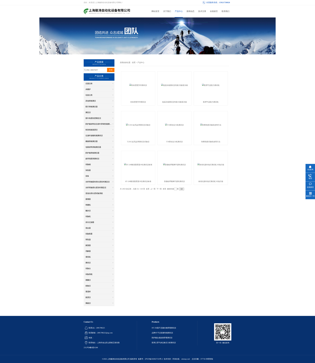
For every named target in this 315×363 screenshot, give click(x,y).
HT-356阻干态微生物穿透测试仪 (164, 328)
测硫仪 (88, 303)
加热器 (88, 170)
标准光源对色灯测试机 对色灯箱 (210, 181)
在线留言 (214, 11)
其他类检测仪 (91, 101)
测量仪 (88, 280)
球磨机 (88, 205)
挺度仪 (88, 297)
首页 (133, 62)
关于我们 (167, 11)
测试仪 (88, 263)
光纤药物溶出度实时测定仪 (96, 188)
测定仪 (88, 112)
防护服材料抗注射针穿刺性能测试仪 (99, 124)
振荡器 (88, 245)
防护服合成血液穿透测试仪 (162, 338)
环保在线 (176, 359)
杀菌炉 (88, 89)
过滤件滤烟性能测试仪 (94, 135)
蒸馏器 (88, 199)
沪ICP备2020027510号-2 (154, 359)
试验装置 (89, 234)
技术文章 (202, 11)
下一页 (159, 189)
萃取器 (88, 240)
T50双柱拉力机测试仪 (174, 142)
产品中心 (179, 11)
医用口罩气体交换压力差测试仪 (164, 343)
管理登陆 (209, 359)
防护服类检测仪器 (92, 153)
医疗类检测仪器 (92, 107)
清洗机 (88, 257)
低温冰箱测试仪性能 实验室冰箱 (174, 102)
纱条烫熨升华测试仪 (138, 102)
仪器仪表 (89, 83)
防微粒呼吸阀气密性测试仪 (174, 181)
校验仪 (88, 286)
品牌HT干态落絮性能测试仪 (162, 333)
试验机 (88, 216)
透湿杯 (88, 292)
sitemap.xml (185, 359)
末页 (164, 189)
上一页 (153, 189)
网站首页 (155, 11)
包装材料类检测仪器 (93, 147)
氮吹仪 (88, 211)
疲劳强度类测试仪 (92, 159)
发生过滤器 (90, 222)
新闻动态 (190, 11)
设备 (87, 176)
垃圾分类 (89, 95)
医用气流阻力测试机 (211, 102)
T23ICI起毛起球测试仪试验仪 (138, 142)
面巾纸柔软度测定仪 (93, 118)
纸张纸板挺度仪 (92, 130)
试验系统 (89, 274)
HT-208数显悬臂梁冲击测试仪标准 (138, 181)
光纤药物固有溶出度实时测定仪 (98, 182)
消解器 (88, 251)
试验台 (88, 268)
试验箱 (88, 164)
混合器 (88, 228)
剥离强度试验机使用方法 (210, 142)
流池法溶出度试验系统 (94, 193)
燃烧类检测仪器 (92, 141)
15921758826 (224, 2)
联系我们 (225, 11)
